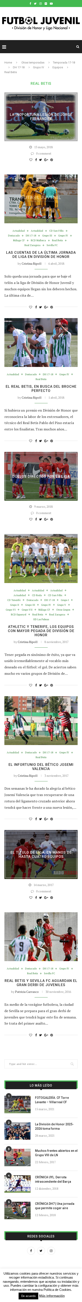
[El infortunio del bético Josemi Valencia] (41, 720)
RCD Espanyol (18, 614)
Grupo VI (11, 609)
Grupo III (47, 235)
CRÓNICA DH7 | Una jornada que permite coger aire (54, 1206)
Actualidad (18, 230)
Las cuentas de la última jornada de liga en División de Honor (41, 254)
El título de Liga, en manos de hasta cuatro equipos (41, 854)
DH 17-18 (18, 67)
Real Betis (57, 240)
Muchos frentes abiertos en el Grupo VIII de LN (56, 1153)
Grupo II (14, 605)
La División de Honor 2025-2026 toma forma (54, 1126)
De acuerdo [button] (28, 1296)
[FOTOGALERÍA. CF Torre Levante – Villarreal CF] (17, 1104)
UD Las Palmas (41, 619)
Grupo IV (38, 67)
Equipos (57, 67)
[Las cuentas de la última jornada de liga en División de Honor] (41, 198)
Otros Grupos (63, 609)
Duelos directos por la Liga (41, 476)
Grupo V (61, 605)
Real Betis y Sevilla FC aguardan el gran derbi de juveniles (41, 983)
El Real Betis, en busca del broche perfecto (41, 388)
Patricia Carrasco (27, 992)
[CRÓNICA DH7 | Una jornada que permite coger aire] (17, 1210)
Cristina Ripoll (32, 263)
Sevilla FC (52, 245)
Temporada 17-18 (64, 62)
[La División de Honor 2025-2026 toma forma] (17, 1131)
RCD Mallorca (38, 240)
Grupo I (65, 600)
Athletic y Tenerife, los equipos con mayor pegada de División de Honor (41, 631)
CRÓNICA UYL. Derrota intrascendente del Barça (53, 1179)
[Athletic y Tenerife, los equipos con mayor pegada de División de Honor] (41, 558)
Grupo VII (27, 609)
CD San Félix (56, 230)
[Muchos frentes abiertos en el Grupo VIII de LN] (17, 1157)
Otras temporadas (32, 62)
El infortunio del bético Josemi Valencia (41, 767)
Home (8, 62)
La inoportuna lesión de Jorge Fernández (41, 117)
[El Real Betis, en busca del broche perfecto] (41, 342)
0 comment (43, 153)
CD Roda (37, 595)
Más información (52, 1296)
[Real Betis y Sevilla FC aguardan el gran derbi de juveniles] (41, 936)
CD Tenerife (14, 600)
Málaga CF (19, 240)
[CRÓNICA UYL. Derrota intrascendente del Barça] (17, 1184)
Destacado (14, 235)
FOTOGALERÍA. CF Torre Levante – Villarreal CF (52, 1100)
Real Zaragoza (32, 245)
